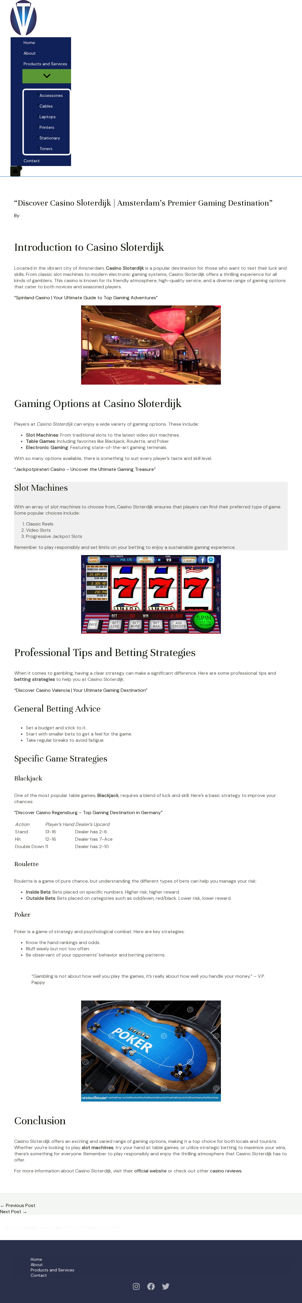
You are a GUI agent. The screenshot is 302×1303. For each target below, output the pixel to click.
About (30, 53)
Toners (46, 148)
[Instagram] (136, 1289)
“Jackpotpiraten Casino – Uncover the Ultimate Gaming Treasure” (85, 469)
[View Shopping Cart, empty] (15, 171)
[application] (68, 64)
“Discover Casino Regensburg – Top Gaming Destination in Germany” (88, 812)
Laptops (48, 116)
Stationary (50, 138)
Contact (32, 160)
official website (150, 1171)
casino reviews (226, 1171)
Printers (47, 127)
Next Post (13, 1211)
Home (29, 42)
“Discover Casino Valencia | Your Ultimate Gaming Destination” (80, 690)
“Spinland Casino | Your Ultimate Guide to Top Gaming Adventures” (86, 298)
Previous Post (17, 1205)
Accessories (51, 95)
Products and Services (45, 63)
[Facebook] (151, 1289)
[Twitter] (166, 1289)
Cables (46, 106)
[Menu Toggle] (46, 76)
